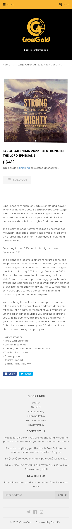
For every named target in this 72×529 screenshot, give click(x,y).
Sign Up (62, 495)
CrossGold (25, 522)
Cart (66, 4)
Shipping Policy (36, 416)
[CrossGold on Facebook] (35, 512)
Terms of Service (36, 420)
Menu (10, 4)
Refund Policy (36, 411)
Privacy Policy (36, 425)
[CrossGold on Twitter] (29, 512)
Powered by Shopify (48, 522)
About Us (36, 407)
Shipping (24, 168)
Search (36, 402)
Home (6, 64)
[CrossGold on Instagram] (41, 512)
